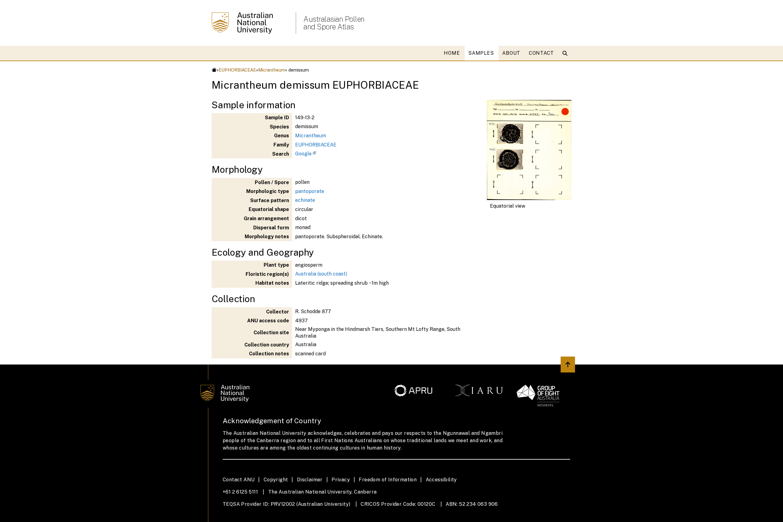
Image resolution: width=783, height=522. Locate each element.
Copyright (276, 480)
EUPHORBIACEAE (237, 69)
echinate (305, 200)
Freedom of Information (388, 480)
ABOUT (511, 53)
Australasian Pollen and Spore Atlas (334, 23)
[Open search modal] (566, 53)
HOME (452, 53)
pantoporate (309, 191)
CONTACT (541, 53)
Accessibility (441, 480)
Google (303, 154)
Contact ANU (238, 480)
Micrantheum (271, 69)
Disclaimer (310, 480)
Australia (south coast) (321, 274)
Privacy (341, 480)
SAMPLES (481, 53)
